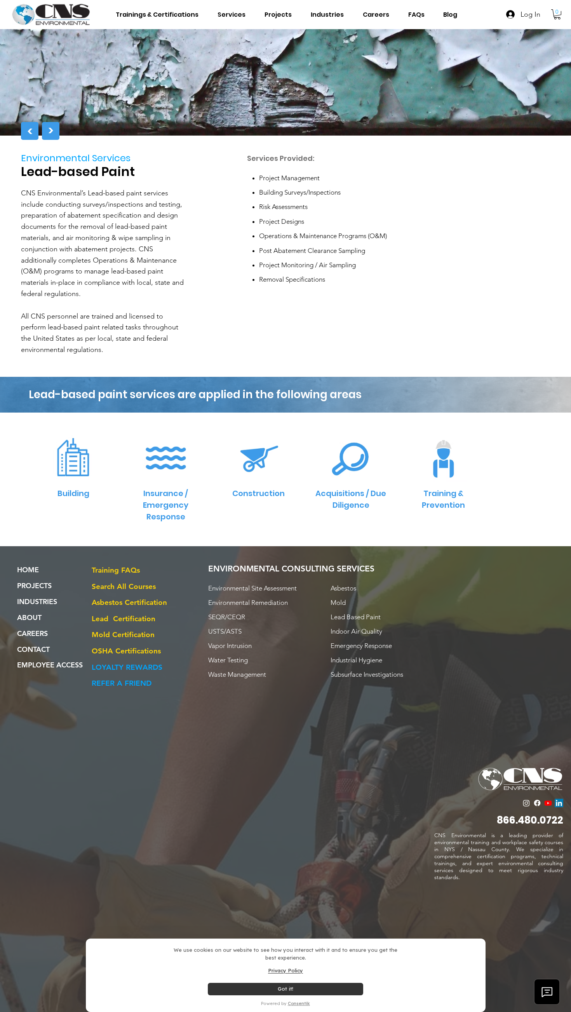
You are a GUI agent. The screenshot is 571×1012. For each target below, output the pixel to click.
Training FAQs (116, 570)
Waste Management (237, 674)
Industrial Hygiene (356, 660)
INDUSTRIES (37, 601)
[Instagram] (526, 803)
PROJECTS (34, 585)
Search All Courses (124, 586)
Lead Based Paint (356, 617)
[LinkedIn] (559, 803)
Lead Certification (123, 618)
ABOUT (29, 617)
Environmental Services (76, 158)
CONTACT (33, 649)
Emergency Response (361, 646)
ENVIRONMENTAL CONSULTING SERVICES (291, 568)
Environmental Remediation (248, 602)
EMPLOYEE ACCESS (50, 664)
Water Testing (228, 660)
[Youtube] (548, 803)
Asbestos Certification (129, 602)
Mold (338, 602)
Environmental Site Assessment (252, 588)
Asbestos (343, 588)
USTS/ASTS (225, 631)
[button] (324, 14)
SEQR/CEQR (226, 617)
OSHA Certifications (126, 650)
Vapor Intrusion (230, 646)
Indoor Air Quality (356, 631)
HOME (28, 569)
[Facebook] (537, 803)
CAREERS (32, 633)
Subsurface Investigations (367, 674)
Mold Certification (123, 634)
